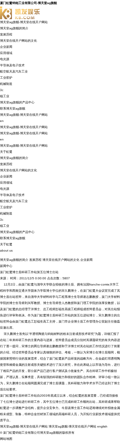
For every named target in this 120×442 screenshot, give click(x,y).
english (102, 426)
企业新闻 (6, 46)
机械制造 (6, 83)
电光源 (4, 59)
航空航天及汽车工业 (14, 71)
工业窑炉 (6, 77)
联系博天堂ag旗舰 (12, 108)
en (2, 121)
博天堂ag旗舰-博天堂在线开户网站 (24, 22)
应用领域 (6, 53)
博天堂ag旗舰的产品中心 (17, 102)
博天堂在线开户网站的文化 (18, 40)
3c (1, 90)
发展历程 (6, 34)
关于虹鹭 (6, 151)
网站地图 (6, 438)
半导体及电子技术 (12, 65)
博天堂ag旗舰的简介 (14, 28)
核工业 (4, 96)
